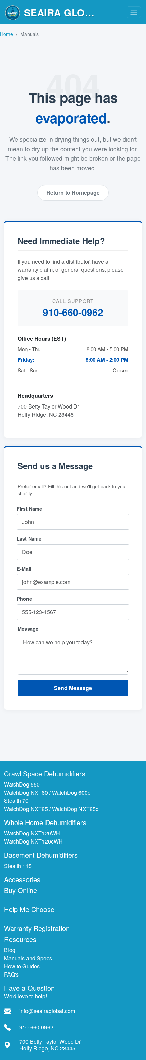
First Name (29, 508)
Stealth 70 (16, 801)
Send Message (73, 688)
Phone (24, 598)
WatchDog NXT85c (75, 809)
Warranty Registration (37, 928)
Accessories (22, 879)
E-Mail (24, 568)
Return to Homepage (73, 192)
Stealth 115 (18, 866)
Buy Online (20, 890)
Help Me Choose (29, 909)
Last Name (29, 538)
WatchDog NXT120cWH (33, 841)
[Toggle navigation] (134, 12)
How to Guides (22, 966)
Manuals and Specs (28, 958)
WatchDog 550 (22, 784)
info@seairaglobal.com (47, 1011)
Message (28, 628)
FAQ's (11, 974)
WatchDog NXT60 (26, 792)
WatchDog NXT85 (26, 809)
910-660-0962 (73, 312)
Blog (9, 950)
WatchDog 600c (71, 792)
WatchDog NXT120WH (32, 833)
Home (6, 34)
